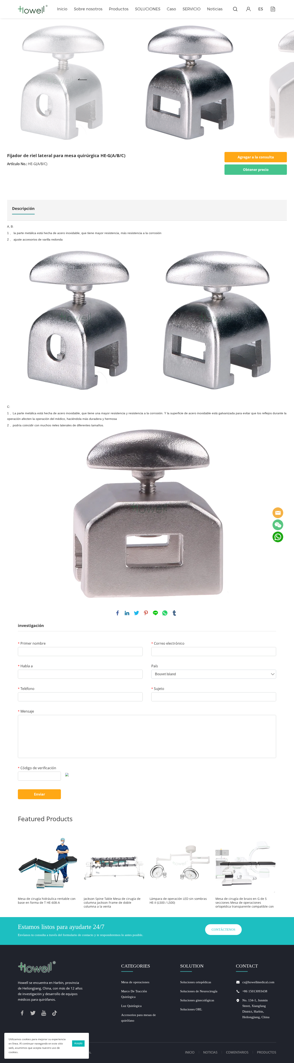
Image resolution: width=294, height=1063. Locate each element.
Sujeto (157, 688)
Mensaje (26, 711)
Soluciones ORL (191, 1009)
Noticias (215, 9)
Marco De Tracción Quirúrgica (134, 994)
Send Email (277, 512)
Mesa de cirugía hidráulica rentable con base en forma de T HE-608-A (47, 901)
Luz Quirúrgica (131, 1006)
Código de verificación (37, 768)
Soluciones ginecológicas (197, 1000)
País (154, 666)
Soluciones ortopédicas (195, 982)
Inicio (62, 9)
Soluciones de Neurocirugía (198, 991)
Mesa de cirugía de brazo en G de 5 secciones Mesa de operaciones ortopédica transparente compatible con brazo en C (244, 902)
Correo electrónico (167, 643)
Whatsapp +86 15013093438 (277, 537)
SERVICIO (192, 9)
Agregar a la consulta (256, 157)
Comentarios (237, 1052)
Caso (171, 9)
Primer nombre (32, 643)
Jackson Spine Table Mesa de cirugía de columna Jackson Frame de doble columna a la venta (112, 902)
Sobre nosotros (88, 9)
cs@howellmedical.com (258, 982)
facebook (117, 613)
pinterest (146, 613)
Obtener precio (256, 169)
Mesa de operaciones (135, 982)
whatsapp (165, 613)
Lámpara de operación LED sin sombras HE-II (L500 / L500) (178, 901)
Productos (118, 9)
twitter (136, 613)
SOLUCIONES (147, 9)
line (155, 613)
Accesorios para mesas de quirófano (138, 1017)
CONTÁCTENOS (223, 929)
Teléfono (26, 688)
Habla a (25, 666)
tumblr (174, 613)
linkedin (127, 613)
